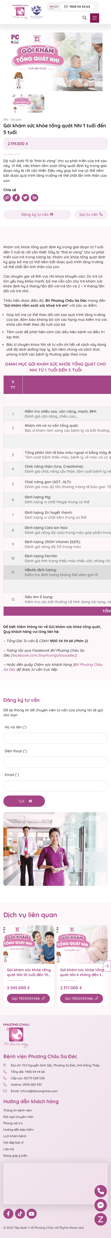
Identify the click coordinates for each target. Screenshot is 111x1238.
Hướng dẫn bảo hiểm (18, 1129)
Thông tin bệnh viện (17, 1110)
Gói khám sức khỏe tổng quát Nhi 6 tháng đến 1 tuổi (82, 972)
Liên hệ (8, 1149)
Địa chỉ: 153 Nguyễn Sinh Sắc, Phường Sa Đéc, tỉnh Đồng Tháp (55, 1065)
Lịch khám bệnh (14, 1136)
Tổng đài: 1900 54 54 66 (28, 1072)
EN (56, 7)
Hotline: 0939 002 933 (26, 1084)
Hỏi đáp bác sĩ (13, 1142)
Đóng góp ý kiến (15, 1155)
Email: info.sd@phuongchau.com (34, 1091)
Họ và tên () (15, 727)
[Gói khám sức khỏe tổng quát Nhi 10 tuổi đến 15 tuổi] (28, 944)
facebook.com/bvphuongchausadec (43, 655)
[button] (107, 966)
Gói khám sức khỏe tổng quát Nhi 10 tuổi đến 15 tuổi (29, 972)
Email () (12, 774)
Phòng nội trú (13, 1123)
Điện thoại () (16, 751)
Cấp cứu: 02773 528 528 (28, 1078)
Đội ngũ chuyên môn (18, 1117)
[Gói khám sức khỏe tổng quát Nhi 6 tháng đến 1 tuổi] (82, 944)
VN (51, 7)
